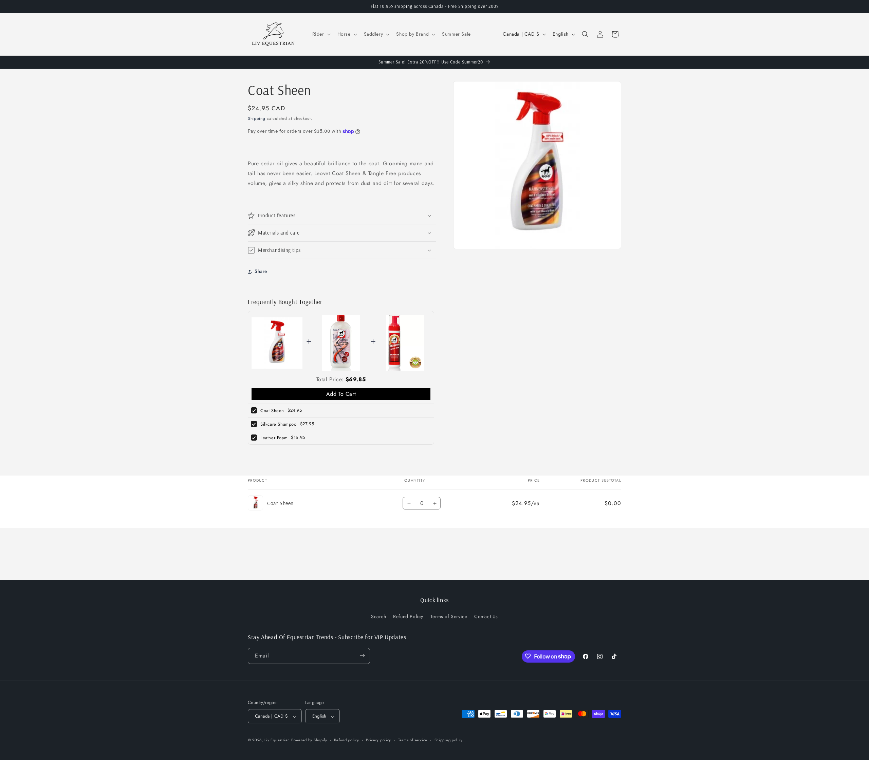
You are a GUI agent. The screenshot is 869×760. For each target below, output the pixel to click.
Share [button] (261, 271)
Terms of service (412, 740)
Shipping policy (448, 740)
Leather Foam (274, 437)
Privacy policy (378, 740)
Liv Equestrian (277, 740)
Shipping (256, 118)
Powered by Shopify (309, 740)
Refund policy (346, 740)
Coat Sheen (272, 410)
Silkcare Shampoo (278, 424)
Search (378, 616)
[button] (320, 34)
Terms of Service (448, 616)
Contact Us (486, 616)
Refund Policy (408, 616)
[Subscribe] (362, 656)
